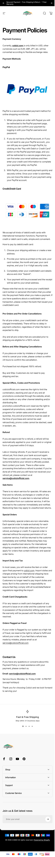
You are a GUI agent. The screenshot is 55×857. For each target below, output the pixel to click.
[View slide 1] (22, 726)
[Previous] (3, 3)
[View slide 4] (32, 726)
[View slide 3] (29, 726)
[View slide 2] (26, 726)
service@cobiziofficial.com (16, 478)
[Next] (51, 3)
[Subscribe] (45, 823)
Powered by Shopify (41, 844)
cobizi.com (29, 570)
